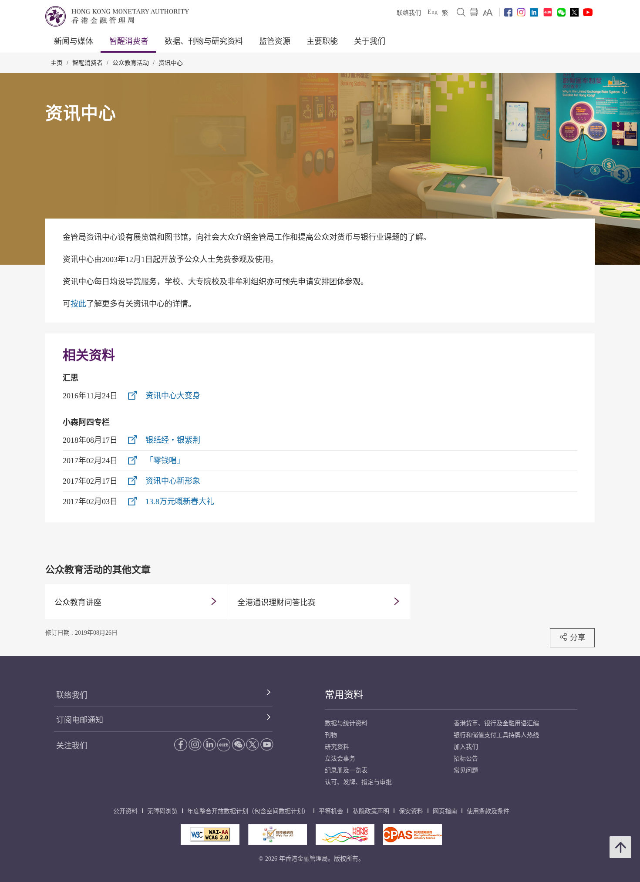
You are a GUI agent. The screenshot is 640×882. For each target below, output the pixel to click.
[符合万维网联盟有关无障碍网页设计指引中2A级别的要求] (210, 834)
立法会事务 (340, 758)
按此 (78, 304)
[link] (488, 12)
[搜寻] (461, 12)
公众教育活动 (130, 63)
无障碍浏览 (162, 811)
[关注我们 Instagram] (521, 12)
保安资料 (411, 811)
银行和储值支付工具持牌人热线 (496, 735)
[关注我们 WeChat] (238, 744)
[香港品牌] (345, 834)
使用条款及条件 (488, 811)
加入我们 (466, 747)
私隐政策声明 (371, 811)
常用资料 (344, 694)
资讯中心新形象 (172, 481)
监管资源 (274, 41)
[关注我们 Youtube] (588, 12)
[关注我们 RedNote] (547, 12)
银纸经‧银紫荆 (172, 440)
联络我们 (409, 13)
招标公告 (466, 758)
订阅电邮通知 (79, 720)
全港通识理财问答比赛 (276, 602)
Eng (433, 12)
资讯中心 (170, 63)
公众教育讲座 (77, 602)
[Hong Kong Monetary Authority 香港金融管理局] (117, 16)
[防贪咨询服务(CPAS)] (412, 834)
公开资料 (125, 811)
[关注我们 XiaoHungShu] (223, 744)
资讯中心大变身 (172, 395)
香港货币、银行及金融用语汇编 (496, 723)
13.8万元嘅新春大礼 (179, 501)
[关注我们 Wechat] (561, 12)
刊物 (331, 735)
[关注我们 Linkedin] (534, 12)
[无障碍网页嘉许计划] (277, 834)
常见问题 (466, 770)
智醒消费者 (128, 41)
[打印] (474, 12)
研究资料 (337, 747)
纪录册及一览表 (346, 770)
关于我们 (369, 41)
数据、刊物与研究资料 (204, 41)
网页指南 (445, 811)
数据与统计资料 (346, 723)
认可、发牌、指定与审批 (358, 782)
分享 (578, 637)
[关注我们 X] (574, 12)
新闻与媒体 (73, 41)
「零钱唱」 (165, 460)
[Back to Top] (620, 847)
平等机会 (331, 811)
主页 (57, 63)
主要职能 (322, 41)
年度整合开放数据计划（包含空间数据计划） (248, 811)
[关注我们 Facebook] (508, 12)
